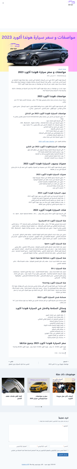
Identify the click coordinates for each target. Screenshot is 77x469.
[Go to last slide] (73, 391)
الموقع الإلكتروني (22, 446)
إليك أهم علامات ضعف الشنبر (14, 397)
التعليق (65, 426)
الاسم (65, 446)
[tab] (41, 406)
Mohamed (59, 76)
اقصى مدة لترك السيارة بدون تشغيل (19, 363)
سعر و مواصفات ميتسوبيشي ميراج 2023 (38, 397)
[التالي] (4, 391)
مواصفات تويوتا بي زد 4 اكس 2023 (58, 363)
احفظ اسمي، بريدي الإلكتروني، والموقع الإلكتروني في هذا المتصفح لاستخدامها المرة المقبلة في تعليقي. (39, 450)
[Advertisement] (38, 17)
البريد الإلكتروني (42, 446)
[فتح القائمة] (3, 3)
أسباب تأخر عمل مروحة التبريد (65, 397)
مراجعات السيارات (62, 69)
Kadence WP (25, 464)
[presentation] (64, 385)
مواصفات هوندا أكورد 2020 (46, 141)
